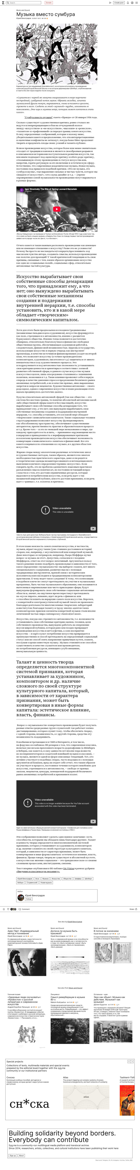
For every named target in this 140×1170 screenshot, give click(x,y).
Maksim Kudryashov (58, 1002)
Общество (67, 879)
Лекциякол (55, 994)
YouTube (122, 1160)
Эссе (37, 879)
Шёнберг (88, 879)
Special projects (15, 1061)
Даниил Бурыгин (100, 1005)
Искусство (56, 879)
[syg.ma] (3, 2)
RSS (131, 1160)
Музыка (45, 879)
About (21, 1156)
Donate (49, 3)
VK (111, 1160)
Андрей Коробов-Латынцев (19, 1007)
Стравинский (32, 883)
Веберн (21, 883)
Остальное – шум (101, 994)
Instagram (116, 1160)
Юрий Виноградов (23, 18)
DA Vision (68, 868)
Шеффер (78, 879)
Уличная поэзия (14, 994)
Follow (28, 899)
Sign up (13, 1156)
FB (109, 1160)
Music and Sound (23, 10)
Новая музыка (46, 883)
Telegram (105, 1160)
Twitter (127, 1160)
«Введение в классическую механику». (38, 871)
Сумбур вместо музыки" (38, 117)
